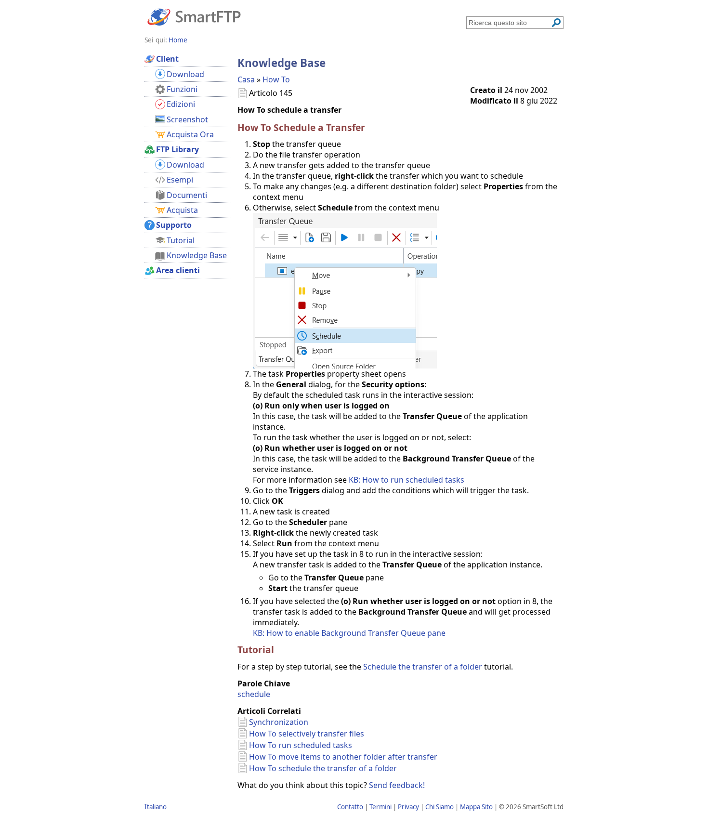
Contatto (350, 806)
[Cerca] (556, 22)
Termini (380, 806)
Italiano (155, 806)
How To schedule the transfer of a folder (323, 768)
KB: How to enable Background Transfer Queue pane (349, 633)
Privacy (408, 806)
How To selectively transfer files (306, 733)
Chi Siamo (439, 806)
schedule (253, 694)
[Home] (194, 16)
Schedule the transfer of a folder (422, 666)
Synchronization (278, 722)
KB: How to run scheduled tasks (406, 479)
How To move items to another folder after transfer (343, 756)
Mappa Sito (476, 806)
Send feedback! (397, 785)
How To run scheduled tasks (300, 745)
